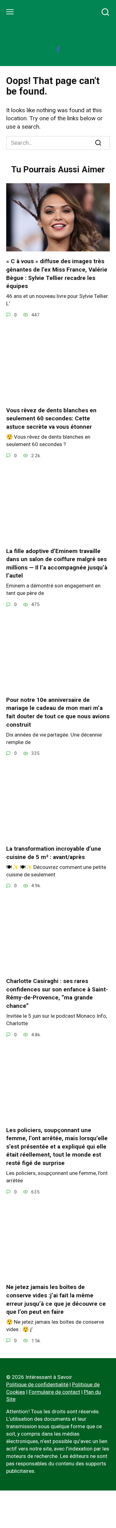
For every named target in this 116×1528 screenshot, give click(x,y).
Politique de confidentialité (37, 1384)
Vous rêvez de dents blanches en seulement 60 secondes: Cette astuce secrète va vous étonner (51, 418)
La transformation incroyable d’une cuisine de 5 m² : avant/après (53, 853)
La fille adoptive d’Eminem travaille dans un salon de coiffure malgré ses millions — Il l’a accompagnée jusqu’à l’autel (56, 563)
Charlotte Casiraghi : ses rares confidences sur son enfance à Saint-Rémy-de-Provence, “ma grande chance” (57, 993)
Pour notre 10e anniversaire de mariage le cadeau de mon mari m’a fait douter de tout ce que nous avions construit (58, 712)
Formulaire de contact (54, 1392)
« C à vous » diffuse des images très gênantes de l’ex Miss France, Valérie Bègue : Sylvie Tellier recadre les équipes (56, 274)
